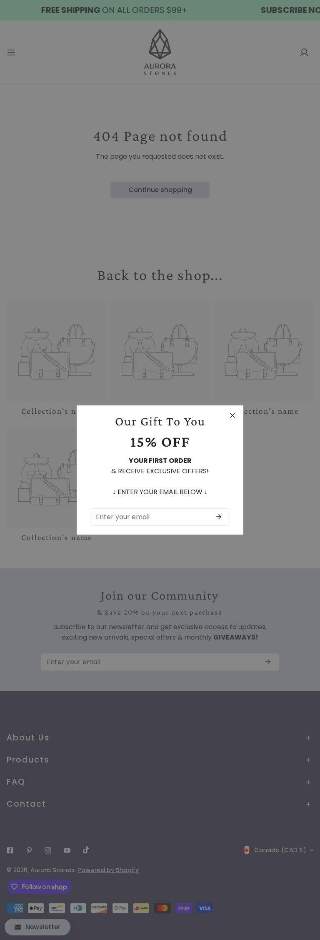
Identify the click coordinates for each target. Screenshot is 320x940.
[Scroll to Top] (304, 895)
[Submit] (218, 516)
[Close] (232, 415)
